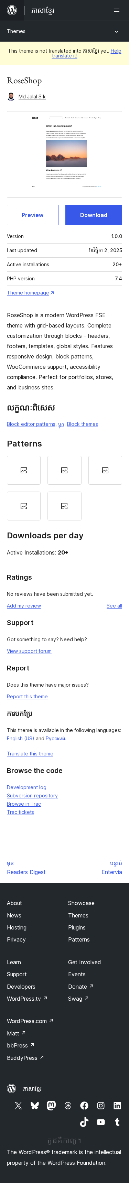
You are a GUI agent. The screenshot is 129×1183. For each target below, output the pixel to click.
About (14, 903)
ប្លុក (61, 424)
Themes (16, 31)
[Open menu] (118, 10)
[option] (24, 470)
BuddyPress (25, 1057)
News (14, 915)
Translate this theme (30, 753)
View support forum (29, 651)
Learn (14, 962)
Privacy (16, 939)
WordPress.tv (27, 998)
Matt (16, 1033)
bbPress (21, 1045)
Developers (21, 986)
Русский (55, 738)
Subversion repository (32, 795)
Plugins (77, 927)
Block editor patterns (31, 424)
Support (17, 974)
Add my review (24, 606)
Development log (26, 787)
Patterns (79, 939)
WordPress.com (30, 1021)
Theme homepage (28, 292)
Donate (81, 986)
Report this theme (27, 696)
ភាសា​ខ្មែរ (32, 1088)
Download (93, 215)
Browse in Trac (24, 804)
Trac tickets (20, 812)
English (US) (20, 738)
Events (77, 974)
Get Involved (84, 962)
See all (114, 606)
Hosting (16, 927)
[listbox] (64, 488)
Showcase (81, 903)
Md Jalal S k (32, 96)
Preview (32, 215)
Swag (78, 998)
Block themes (82, 424)
